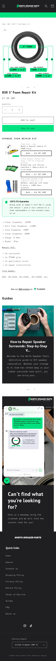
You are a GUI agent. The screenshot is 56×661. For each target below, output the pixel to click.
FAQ (7, 607)
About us (11, 614)
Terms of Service (16, 594)
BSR (9, 24)
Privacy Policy (14, 581)
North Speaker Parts (23, 655)
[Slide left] (22, 87)
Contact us (12, 569)
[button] (3, 6)
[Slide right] (34, 87)
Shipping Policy (15, 575)
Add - (36, 153)
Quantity (6, 104)
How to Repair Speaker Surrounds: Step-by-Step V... (28, 346)
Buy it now (28, 128)
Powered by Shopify (39, 655)
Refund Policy (14, 588)
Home (3, 24)
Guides (9, 601)
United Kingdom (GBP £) (26, 645)
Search (9, 562)
